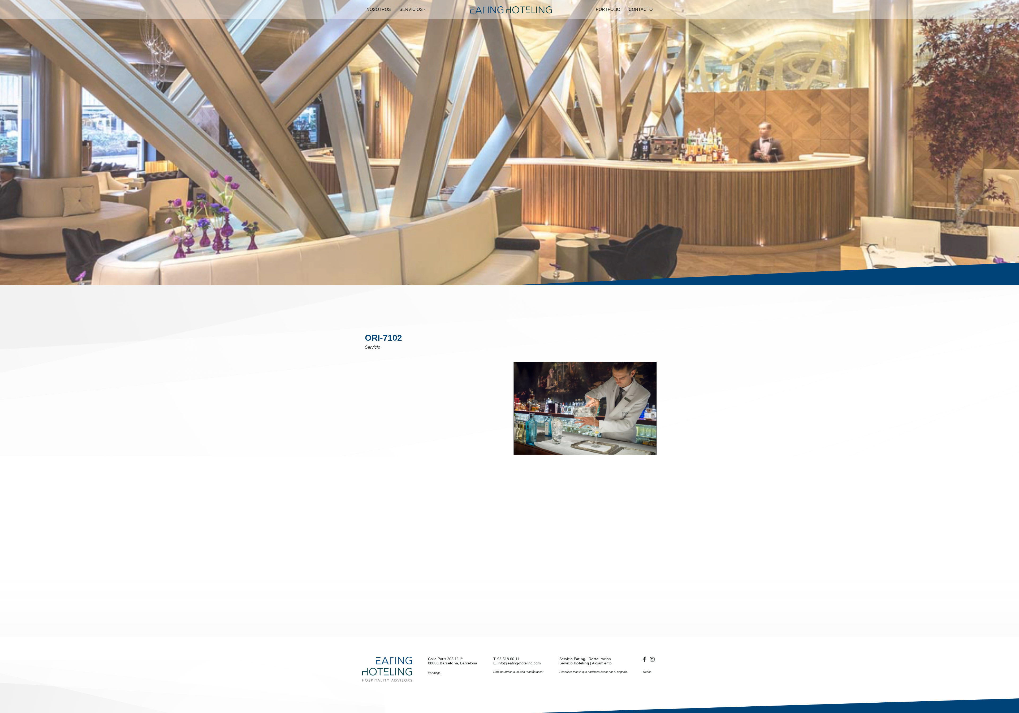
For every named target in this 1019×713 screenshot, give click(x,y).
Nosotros (378, 9)
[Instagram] (652, 659)
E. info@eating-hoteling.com (517, 663)
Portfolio (608, 9)
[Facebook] (645, 659)
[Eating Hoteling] (387, 669)
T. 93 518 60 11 (506, 659)
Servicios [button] (411, 9)
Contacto (641, 9)
